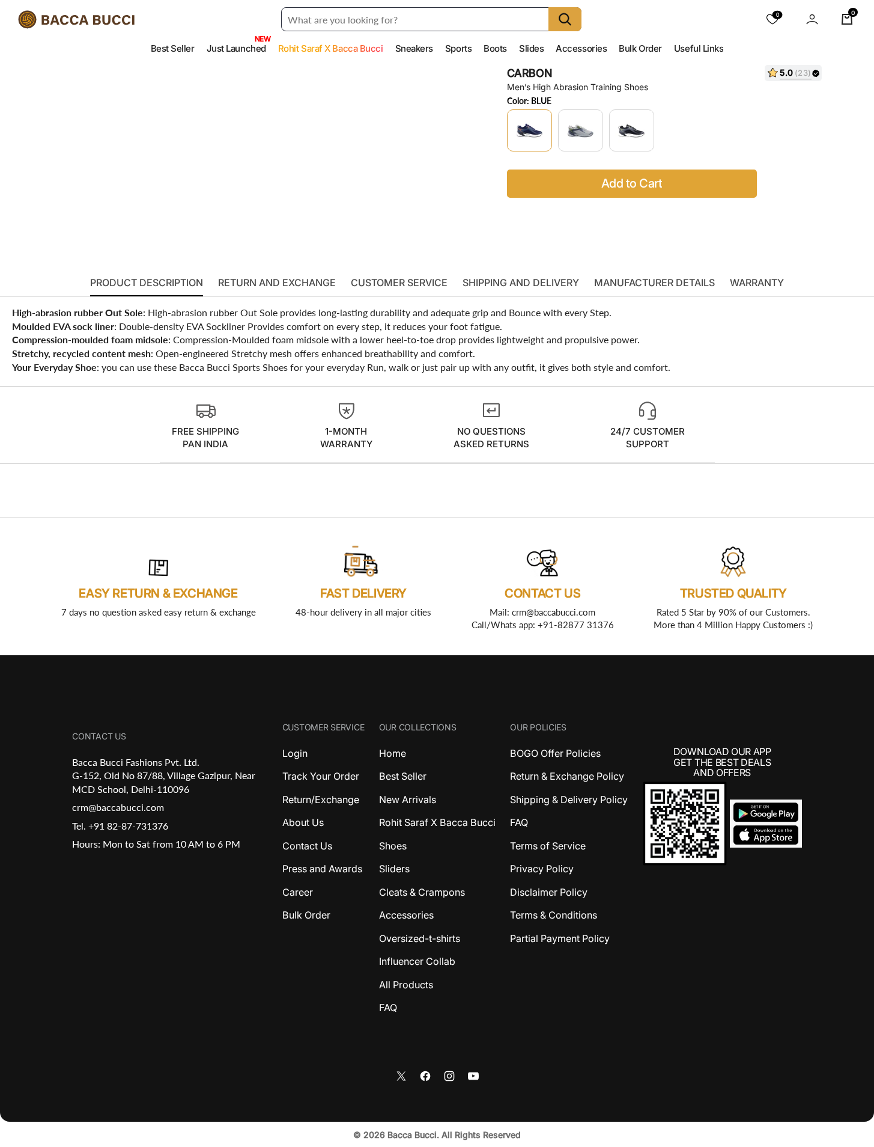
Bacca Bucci (412, 1135)
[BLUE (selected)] (529, 130)
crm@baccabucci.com (118, 807)
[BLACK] (631, 130)
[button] (812, 19)
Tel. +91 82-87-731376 (120, 825)
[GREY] (580, 130)
